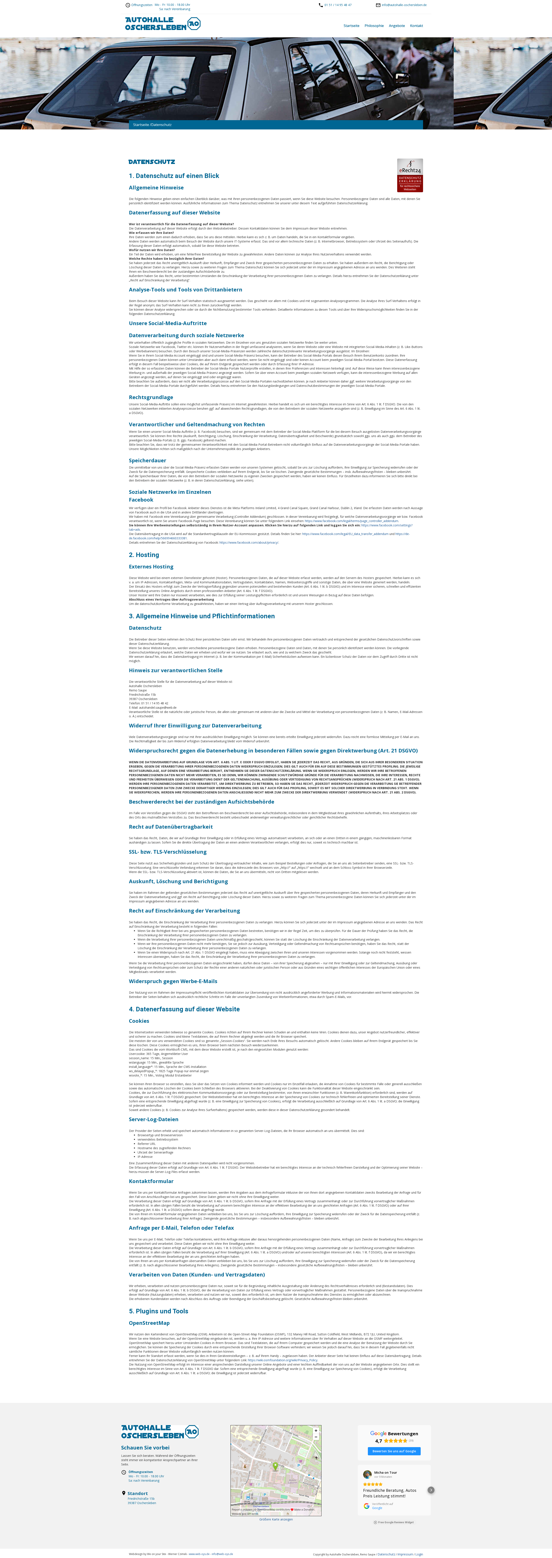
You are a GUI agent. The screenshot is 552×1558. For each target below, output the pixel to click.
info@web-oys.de (222, 1554)
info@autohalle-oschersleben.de (404, 5)
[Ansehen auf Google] (367, 1474)
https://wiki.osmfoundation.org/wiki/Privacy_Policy (282, 1360)
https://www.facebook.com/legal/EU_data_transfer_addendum (345, 534)
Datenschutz (386, 1554)
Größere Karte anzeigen (276, 1519)
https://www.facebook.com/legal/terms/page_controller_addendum (351, 521)
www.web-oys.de (199, 1554)
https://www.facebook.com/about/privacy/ (249, 542)
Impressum (405, 1554)
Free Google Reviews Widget (396, 1522)
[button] (357, 1490)
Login (419, 1554)
